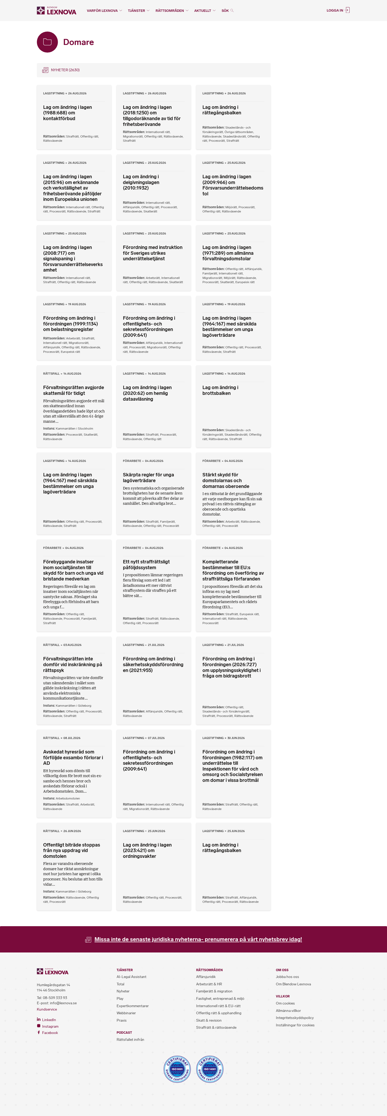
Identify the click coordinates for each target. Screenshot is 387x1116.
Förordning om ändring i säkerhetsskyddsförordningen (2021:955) (153, 664)
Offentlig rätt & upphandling (218, 1013)
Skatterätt (150, 211)
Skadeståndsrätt (234, 136)
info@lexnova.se (63, 1003)
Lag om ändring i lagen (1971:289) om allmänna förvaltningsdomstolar (228, 253)
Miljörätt (231, 207)
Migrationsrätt (133, 136)
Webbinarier (126, 1013)
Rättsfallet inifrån (130, 1039)
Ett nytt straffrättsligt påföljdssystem (146, 564)
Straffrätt (72, 136)
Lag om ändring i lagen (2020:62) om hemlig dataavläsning (147, 393)
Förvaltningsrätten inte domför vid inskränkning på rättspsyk (72, 664)
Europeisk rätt (245, 282)
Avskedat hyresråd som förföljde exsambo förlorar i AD (73, 757)
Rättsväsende (52, 140)
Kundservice (47, 1009)
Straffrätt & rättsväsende (216, 1027)
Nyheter (123, 991)
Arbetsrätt (153, 278)
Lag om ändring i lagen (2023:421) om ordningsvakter (147, 850)
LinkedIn (48, 1020)
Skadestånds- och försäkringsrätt (225, 711)
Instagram (49, 1026)
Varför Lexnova (102, 11)
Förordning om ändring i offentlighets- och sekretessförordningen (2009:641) (149, 326)
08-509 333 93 (55, 998)
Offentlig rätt (89, 136)
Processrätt (217, 140)
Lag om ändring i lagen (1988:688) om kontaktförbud (67, 112)
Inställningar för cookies (295, 1025)
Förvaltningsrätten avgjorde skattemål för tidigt (73, 390)
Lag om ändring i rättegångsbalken (221, 110)
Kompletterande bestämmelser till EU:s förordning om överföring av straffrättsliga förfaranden (233, 570)
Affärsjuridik (131, 207)
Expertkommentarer (133, 1006)
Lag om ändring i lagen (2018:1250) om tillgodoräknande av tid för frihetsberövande (152, 115)
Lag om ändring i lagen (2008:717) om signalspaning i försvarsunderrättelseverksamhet (73, 258)
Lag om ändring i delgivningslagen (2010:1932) (141, 182)
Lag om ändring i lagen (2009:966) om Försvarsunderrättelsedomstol (232, 185)
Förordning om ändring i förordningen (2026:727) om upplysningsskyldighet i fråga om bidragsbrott (231, 667)
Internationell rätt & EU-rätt (218, 1006)
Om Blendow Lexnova (293, 984)
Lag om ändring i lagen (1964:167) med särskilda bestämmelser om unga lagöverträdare (229, 326)
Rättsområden (170, 11)
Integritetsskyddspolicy (295, 1018)
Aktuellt (202, 11)
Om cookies (285, 1003)
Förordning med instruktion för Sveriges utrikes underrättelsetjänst (152, 253)
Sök (226, 11)
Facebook (49, 1033)
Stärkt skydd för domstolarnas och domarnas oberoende (225, 480)
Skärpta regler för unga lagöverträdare (148, 477)
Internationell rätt (158, 132)
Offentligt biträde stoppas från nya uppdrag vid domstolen (71, 850)
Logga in (335, 10)
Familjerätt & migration (214, 991)
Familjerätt (209, 273)
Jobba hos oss (287, 977)
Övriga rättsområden (239, 132)
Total (120, 984)
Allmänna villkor (288, 1010)
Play (120, 998)
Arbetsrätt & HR (209, 984)
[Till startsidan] (56, 10)
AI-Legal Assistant (131, 977)
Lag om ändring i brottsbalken (220, 390)
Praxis (122, 1020)
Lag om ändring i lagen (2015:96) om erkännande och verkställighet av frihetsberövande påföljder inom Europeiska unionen (72, 188)
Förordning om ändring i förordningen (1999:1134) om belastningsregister (70, 323)
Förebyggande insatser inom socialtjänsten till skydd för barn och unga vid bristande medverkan (73, 570)
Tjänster (136, 11)
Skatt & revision (209, 1020)
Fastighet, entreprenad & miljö (220, 998)
